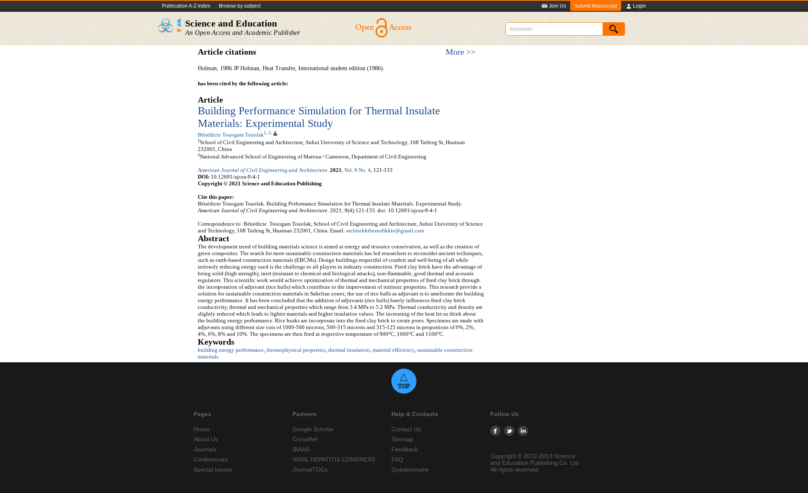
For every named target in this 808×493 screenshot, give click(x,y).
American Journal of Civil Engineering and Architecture (262, 170)
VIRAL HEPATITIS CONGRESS (333, 459)
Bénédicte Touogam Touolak (231, 135)
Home (202, 429)
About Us (206, 439)
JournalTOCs (310, 469)
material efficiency (393, 350)
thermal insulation (349, 350)
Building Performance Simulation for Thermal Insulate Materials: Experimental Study (319, 117)
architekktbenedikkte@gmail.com (385, 230)
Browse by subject (239, 6)
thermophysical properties (296, 350)
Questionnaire (410, 469)
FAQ (397, 459)
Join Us (557, 6)
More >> (461, 51)
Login (639, 6)
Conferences (211, 459)
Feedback (404, 449)
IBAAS (300, 449)
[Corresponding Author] (275, 133)
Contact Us (406, 429)
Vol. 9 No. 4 (357, 170)
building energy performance (231, 350)
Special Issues (213, 469)
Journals (205, 449)
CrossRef (304, 439)
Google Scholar (313, 429)
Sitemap (402, 439)
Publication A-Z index (186, 6)
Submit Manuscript (595, 6)
